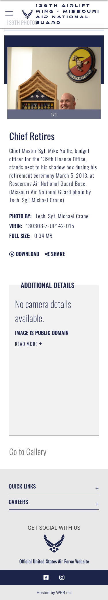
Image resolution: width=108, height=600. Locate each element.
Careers (18, 501)
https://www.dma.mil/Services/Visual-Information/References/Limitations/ (50, 425)
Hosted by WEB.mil (54, 592)
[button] (9, 14)
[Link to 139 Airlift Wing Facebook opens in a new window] (46, 577)
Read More (27, 343)
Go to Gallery (27, 451)
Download (26, 254)
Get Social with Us (54, 528)
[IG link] (62, 577)
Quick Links (22, 486)
